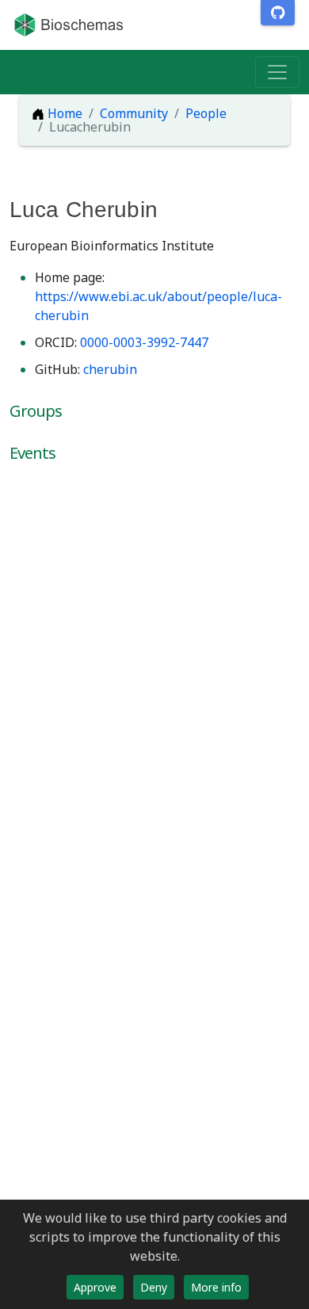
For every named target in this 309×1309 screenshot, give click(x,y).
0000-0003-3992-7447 (144, 342)
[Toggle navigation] (277, 72)
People (206, 113)
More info (216, 1287)
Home (63, 113)
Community (134, 113)
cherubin (110, 369)
